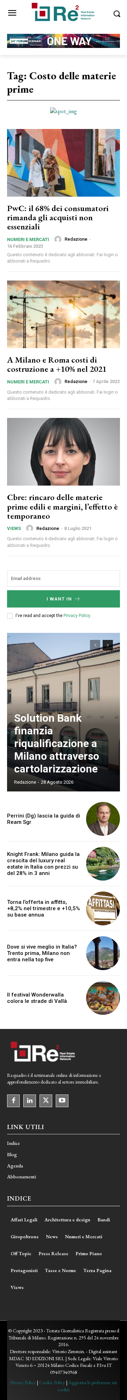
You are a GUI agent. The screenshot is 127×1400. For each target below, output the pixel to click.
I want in (59, 599)
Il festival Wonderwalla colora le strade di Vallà (37, 998)
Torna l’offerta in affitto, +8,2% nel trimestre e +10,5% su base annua (43, 908)
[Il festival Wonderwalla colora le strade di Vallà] (103, 998)
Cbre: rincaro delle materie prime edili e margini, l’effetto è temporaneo (62, 506)
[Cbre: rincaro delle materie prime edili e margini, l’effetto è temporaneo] (63, 452)
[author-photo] (59, 239)
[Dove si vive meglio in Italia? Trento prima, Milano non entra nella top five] (103, 953)
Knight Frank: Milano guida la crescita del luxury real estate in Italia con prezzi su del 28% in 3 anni (43, 863)
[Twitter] (46, 1100)
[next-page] (108, 645)
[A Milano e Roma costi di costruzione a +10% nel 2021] (63, 314)
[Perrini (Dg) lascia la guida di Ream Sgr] (103, 819)
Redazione (76, 239)
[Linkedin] (29, 1100)
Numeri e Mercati (28, 239)
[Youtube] (62, 1100)
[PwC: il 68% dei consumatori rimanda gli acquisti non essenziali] (63, 163)
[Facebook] (13, 1100)
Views (14, 528)
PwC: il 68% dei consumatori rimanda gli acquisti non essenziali (58, 217)
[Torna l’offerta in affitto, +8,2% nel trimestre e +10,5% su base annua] (103, 908)
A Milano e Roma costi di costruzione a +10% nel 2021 (57, 364)
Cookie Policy (52, 1382)
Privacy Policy (77, 615)
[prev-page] (95, 645)
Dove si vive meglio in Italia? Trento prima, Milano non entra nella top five (42, 953)
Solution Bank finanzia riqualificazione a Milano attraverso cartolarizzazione (56, 743)
